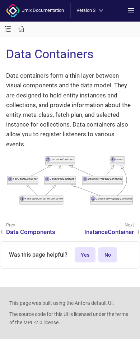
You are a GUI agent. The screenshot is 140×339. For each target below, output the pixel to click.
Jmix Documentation (42, 10)
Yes (85, 255)
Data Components (30, 231)
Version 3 (85, 10)
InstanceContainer (109, 231)
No (107, 255)
